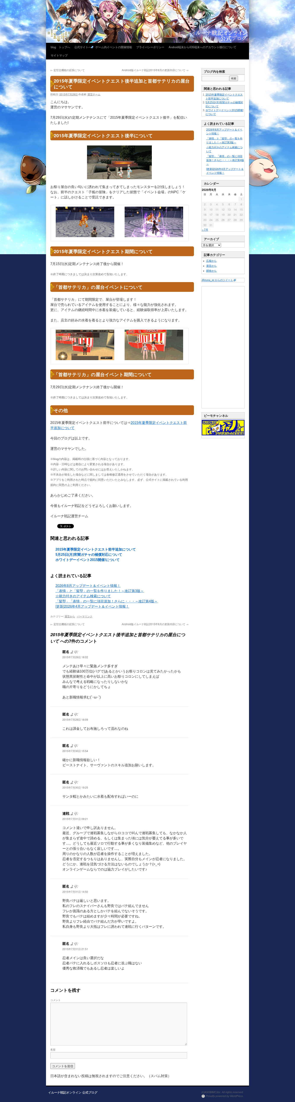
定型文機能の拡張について (67, 70)
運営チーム (93, 94)
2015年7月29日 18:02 (75, 657)
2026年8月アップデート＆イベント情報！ (88, 586)
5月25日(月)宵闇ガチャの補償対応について (89, 554)
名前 (53, 1049)
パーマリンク (84, 616)
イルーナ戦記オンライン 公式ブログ (72, 1092)
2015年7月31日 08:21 (75, 819)
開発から (211, 270)
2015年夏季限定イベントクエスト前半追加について (96, 549)
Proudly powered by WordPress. (225, 1096)
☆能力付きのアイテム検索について (83, 596)
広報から (211, 260)
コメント (55, 1000)
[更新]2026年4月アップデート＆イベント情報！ (92, 606)
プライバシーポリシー (150, 47)
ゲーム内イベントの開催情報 (113, 47)
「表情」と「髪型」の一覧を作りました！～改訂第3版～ (100, 591)
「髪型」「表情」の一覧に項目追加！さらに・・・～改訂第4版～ (107, 601)
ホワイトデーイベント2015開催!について (88, 560)
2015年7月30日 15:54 (75, 751)
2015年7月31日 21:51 (75, 949)
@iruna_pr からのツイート (217, 280)
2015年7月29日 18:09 (75, 719)
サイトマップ (59, 55)
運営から (70, 616)
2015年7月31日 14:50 (75, 891)
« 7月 (205, 229)
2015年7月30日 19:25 (75, 787)
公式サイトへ (82, 47)
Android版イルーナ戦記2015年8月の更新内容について (155, 70)
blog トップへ (60, 47)
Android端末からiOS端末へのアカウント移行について (202, 47)
